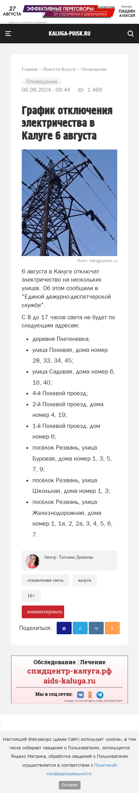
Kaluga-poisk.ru (70, 33)
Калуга (84, 580)
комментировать (44, 611)
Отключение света (45, 580)
